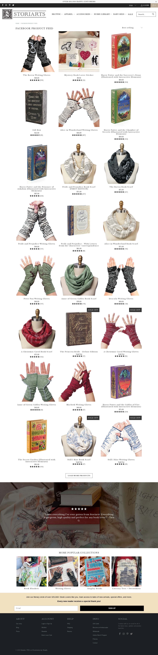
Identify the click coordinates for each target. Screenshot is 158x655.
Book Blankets (31, 573)
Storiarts (23, 650)
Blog (17, 627)
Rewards (44, 631)
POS (28, 650)
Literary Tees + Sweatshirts (126, 573)
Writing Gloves (63, 573)
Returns (69, 631)
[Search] (153, 14)
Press (18, 631)
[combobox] (146, 14)
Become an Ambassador (100, 627)
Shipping (70, 627)
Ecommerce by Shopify (40, 650)
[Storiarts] (24, 14)
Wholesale (96, 631)
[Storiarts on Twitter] (13, 5)
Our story (19, 623)
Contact (95, 643)
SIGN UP (112, 608)
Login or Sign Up (47, 623)
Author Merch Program (100, 635)
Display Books (95, 573)
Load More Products (79, 476)
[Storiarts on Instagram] (6, 5)
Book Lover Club (47, 635)
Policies (95, 639)
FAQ (68, 623)
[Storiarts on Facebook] (3, 5)
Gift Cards (96, 623)
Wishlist (44, 627)
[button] (57, 14)
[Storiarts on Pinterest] (10, 5)
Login (146, 5)
